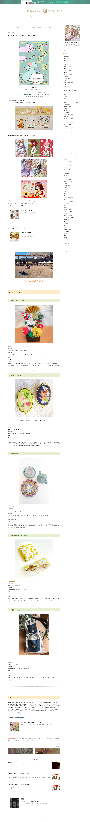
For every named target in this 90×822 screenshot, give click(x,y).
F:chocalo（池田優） (68, 229)
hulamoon (65, 138)
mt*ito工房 (66, 155)
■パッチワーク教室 (67, 70)
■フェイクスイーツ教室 (68, 118)
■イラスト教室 (66, 94)
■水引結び (66, 175)
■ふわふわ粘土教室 (67, 179)
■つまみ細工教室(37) (27, 738)
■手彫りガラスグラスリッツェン (70, 215)
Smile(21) (33, 740)
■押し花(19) (27, 740)
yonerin (65, 92)
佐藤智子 (65, 159)
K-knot (65, 235)
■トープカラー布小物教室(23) (45, 738)
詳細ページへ (12, 581)
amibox (65, 225)
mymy (65, 147)
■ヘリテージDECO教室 (68, 114)
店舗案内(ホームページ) (51, 17)
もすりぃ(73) (21, 740)
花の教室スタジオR (67, 104)
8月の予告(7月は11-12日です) (14, 787)
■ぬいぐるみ (66, 205)
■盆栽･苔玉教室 (67, 173)
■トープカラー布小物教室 (69, 132)
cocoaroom (66, 223)
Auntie (65, 163)
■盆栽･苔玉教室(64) (13, 740)
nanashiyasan (66, 130)
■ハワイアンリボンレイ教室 (69, 136)
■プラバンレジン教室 (68, 128)
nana (65, 120)
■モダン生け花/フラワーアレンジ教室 (71, 102)
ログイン (66, 2)
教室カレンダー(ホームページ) (36, 17)
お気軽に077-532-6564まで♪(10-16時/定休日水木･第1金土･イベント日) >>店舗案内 (34, 27)
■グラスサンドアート (68, 211)
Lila (64, 88)
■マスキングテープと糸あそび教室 (70, 153)
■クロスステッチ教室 (68, 161)
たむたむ (65, 187)
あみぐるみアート (67, 112)
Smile (65, 195)
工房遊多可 (66, 126)
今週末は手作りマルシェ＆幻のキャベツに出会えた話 (18, 773)
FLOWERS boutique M (68, 245)
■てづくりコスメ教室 (68, 140)
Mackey (65, 143)
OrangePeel (66, 134)
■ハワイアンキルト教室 (68, 197)
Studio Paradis (66, 243)
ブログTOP (25, 17)
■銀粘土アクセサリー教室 (69, 144)
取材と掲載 (66, 60)
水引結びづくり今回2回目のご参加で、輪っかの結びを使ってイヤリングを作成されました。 (26, 764)
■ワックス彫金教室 (67, 124)
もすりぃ (65, 177)
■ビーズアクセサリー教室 (69, 82)
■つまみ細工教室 (67, 78)
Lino (64, 239)
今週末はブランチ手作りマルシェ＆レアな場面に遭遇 (18, 784)
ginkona (65, 233)
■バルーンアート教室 (68, 165)
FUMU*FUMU (66, 231)
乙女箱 (65, 80)
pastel (65, 199)
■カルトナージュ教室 (68, 74)
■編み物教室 (66, 110)
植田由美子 (66, 76)
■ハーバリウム (66, 189)
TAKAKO (65, 221)
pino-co (65, 171)
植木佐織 (65, 183)
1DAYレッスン (66, 58)
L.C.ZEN (65, 237)
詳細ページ (11, 346)
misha (65, 227)
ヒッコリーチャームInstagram (72, 251)
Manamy (65, 207)
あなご (65, 100)
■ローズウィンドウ (67, 157)
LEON (65, 98)
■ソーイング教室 (67, 169)
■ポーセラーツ (66, 219)
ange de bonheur (67, 151)
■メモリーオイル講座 (68, 149)
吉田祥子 (65, 96)
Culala (65, 84)
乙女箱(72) (34, 738)
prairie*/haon (66, 108)
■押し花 (65, 193)
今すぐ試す (59, 2)
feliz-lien (65, 191)
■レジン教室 (66, 64)
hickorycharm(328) (17, 738)
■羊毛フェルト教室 (67, 106)
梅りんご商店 (66, 203)
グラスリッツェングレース (69, 217)
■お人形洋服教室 (67, 185)
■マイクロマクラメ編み (68, 201)
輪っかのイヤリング (12, 762)
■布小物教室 (66, 62)
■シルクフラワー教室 (68, 181)
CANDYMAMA (66, 116)
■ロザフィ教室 (66, 86)
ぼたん (65, 167)
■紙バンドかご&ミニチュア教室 (70, 90)
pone (65, 68)
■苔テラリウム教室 (67, 209)
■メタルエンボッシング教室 (69, 122)
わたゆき (65, 213)
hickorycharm (66, 56)
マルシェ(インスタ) (63, 17)
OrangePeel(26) (55, 738)
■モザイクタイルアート (68, 66)
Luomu (65, 241)
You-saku (65, 72)
